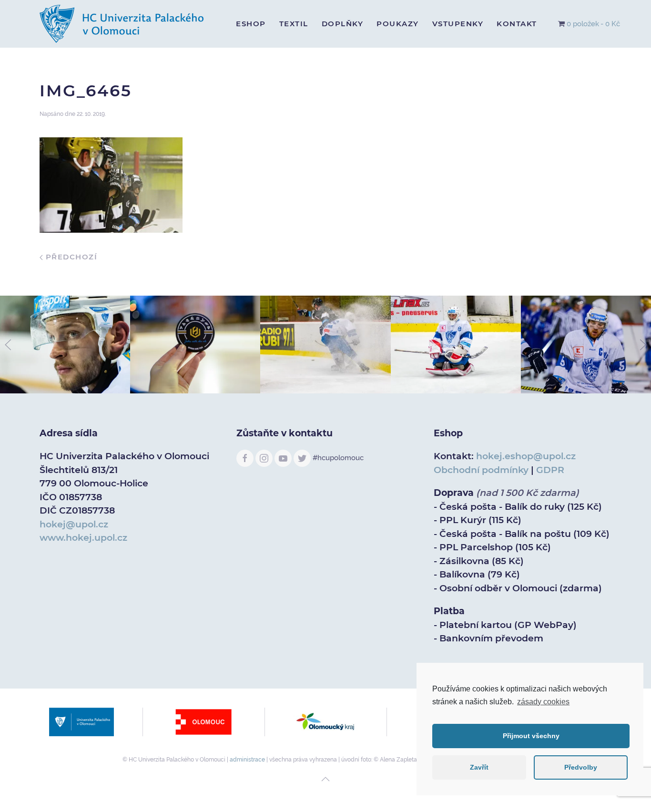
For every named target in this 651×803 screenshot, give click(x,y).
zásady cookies (543, 702)
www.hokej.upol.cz (83, 537)
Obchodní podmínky (481, 469)
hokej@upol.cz (74, 524)
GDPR (550, 469)
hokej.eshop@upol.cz (526, 456)
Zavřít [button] (479, 767)
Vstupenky (458, 23)
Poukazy (397, 23)
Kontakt (517, 23)
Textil (293, 23)
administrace (247, 759)
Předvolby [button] (580, 767)
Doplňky (343, 23)
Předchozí (70, 256)
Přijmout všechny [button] (531, 736)
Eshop (251, 23)
